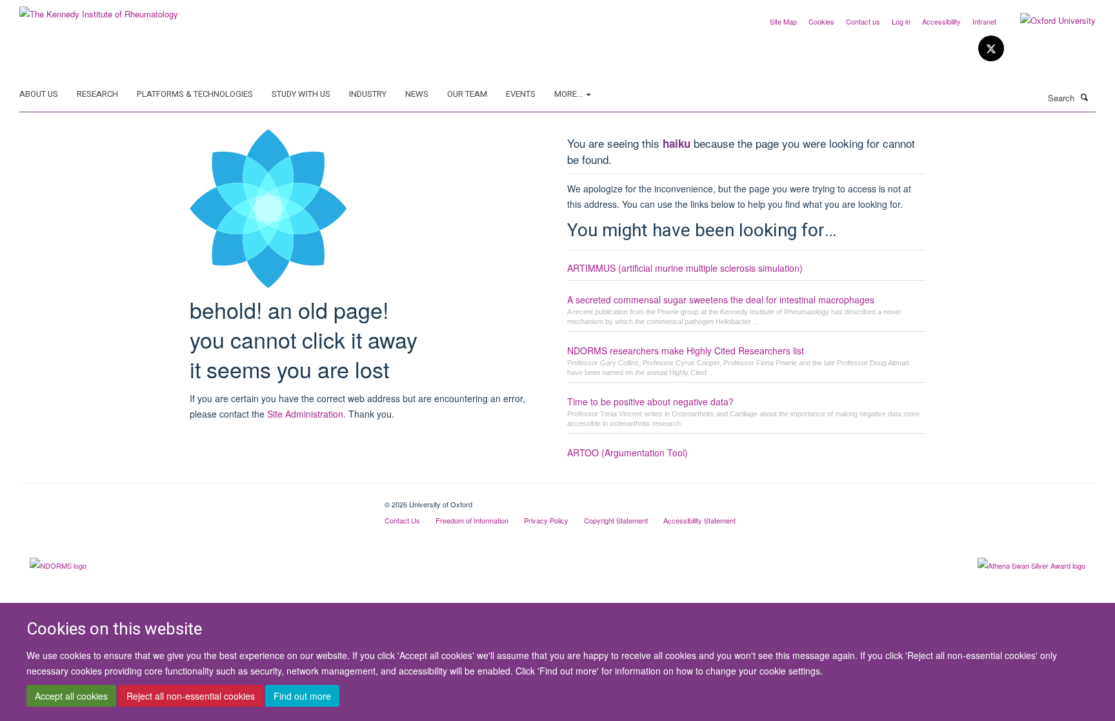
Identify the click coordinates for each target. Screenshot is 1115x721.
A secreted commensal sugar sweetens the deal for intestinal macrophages (720, 299)
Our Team (467, 94)
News (416, 94)
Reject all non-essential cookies (190, 695)
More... (569, 94)
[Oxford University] (1048, 20)
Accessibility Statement (699, 520)
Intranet (984, 21)
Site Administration (305, 413)
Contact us (863, 21)
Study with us (301, 94)
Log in (901, 21)
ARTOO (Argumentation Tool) (627, 452)
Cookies (821, 21)
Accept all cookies (71, 695)
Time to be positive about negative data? (650, 401)
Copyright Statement (616, 520)
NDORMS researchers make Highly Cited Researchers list (685, 350)
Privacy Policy (546, 520)
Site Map (783, 21)
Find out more (302, 695)
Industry (368, 94)
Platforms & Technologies (195, 94)
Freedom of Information (472, 520)
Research (97, 94)
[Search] (1085, 97)
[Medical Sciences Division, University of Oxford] (192, 499)
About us (38, 94)
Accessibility (941, 21)
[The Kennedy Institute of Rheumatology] (98, 9)
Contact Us (402, 520)
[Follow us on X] (991, 49)
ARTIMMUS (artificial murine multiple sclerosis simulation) (685, 267)
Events (521, 94)
